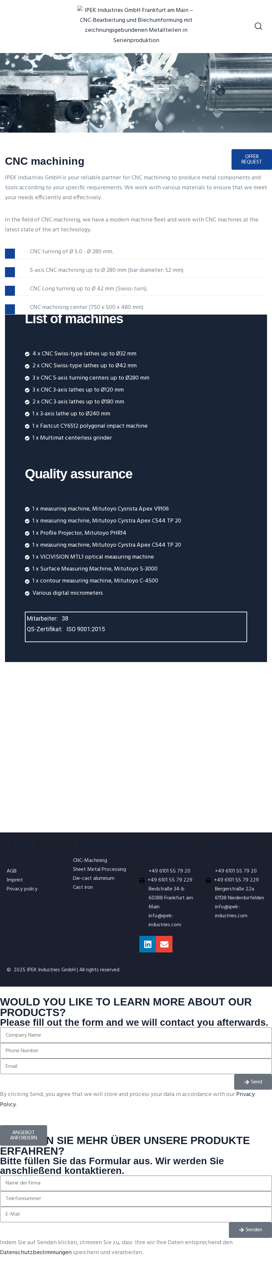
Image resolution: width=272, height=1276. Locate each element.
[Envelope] (164, 944)
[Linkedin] (147, 944)
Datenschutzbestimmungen (36, 1252)
